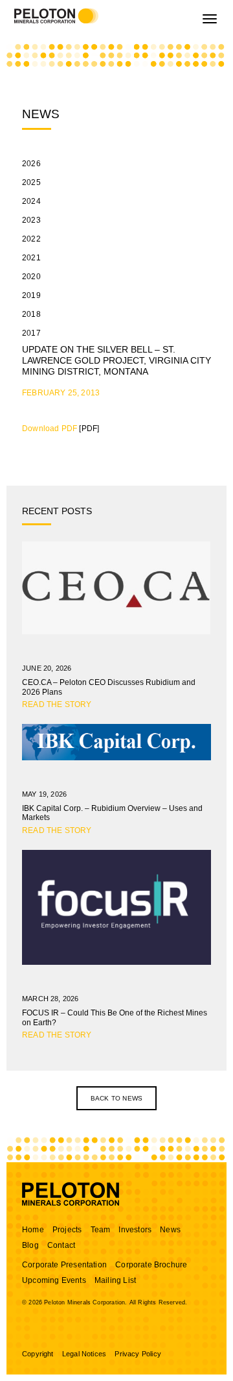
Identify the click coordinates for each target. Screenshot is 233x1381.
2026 (31, 163)
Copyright (38, 1354)
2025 (31, 182)
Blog (30, 1245)
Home (33, 1229)
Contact (61, 1245)
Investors (134, 1229)
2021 (31, 257)
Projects (67, 1229)
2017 (31, 333)
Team (101, 1229)
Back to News (116, 1098)
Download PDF (49, 428)
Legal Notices (84, 1354)
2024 (31, 201)
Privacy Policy (138, 1354)
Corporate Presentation (64, 1264)
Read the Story (57, 704)
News (170, 1229)
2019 (31, 295)
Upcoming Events (54, 1280)
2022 (31, 238)
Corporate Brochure (151, 1264)
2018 (31, 314)
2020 (31, 276)
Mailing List (115, 1280)
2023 (31, 220)
